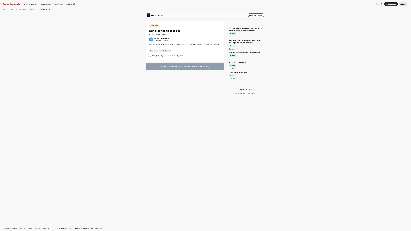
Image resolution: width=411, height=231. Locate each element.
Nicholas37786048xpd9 (161, 38)
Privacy (53, 228)
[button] (391, 4)
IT (169, 51)
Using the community (35, 228)
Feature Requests (58, 4)
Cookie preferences (62, 228)
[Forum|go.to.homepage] (11, 4)
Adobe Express (23, 9)
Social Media (163, 51)
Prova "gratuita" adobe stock (238, 72)
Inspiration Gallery (71, 4)
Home (4, 9)
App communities (12, 9)
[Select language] (381, 4)
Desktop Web (153, 51)
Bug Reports (32, 9)
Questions (232, 37)
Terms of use (46, 228)
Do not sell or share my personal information (81, 228)
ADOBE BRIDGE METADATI (237, 62)
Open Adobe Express (255, 15)
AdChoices (99, 228)
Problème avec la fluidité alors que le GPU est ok (244, 52)
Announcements (46, 4)
